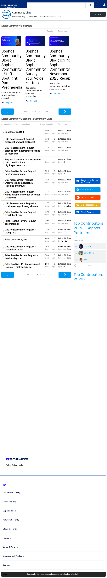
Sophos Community (68, 249)
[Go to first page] (25, 111)
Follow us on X (86, 189)
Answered (3, 132)
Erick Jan (64, 134)
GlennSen (64, 232)
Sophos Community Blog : (11, 56)
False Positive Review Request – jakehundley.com (21, 257)
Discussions (32, 17)
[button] (90, 5)
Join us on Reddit (88, 197)
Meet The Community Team (50, 17)
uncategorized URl (14, 132)
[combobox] (56, 5)
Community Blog (18, 17)
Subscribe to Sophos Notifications (89, 181)
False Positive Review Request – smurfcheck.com (21, 214)
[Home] (13, 6)
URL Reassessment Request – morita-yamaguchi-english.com (21, 205)
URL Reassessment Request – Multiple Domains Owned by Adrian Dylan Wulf (23, 194)
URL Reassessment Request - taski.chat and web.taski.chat (20, 140)
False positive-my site (16, 239)
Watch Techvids (87, 212)
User (104, 4)
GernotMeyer (89, 253)
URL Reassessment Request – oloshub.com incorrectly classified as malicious (22, 150)
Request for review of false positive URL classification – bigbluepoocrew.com (23, 162)
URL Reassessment (89, 205)
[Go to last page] (89, 265)
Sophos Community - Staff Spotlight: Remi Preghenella (11, 76)
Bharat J (87, 246)
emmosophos (65, 206)
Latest (64, 130)
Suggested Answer (3, 194)
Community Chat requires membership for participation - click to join (53, 574)
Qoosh (62, 162)
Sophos (9, 102)
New (99, 14)
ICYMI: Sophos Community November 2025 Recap (59, 69)
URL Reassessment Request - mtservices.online (20, 248)
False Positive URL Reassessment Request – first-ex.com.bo (22, 266)
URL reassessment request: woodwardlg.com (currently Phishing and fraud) (19, 182)
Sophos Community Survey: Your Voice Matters (35, 73)
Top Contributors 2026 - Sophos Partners (88, 228)
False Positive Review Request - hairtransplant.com (21, 173)
